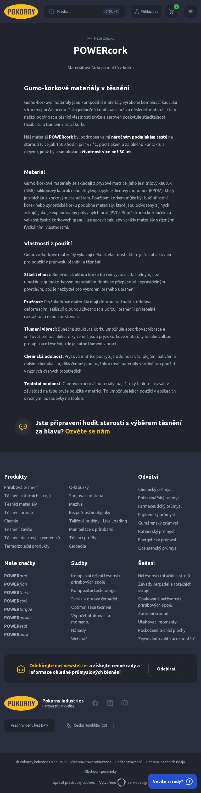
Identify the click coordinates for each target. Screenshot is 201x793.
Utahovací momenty (157, 622)
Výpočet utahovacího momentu (91, 618)
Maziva (76, 504)
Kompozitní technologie (93, 590)
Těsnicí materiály (20, 504)
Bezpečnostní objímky (89, 512)
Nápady (78, 630)
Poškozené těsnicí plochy (162, 630)
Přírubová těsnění (21, 487)
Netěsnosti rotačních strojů (164, 575)
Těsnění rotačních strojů (27, 495)
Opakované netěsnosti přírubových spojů (159, 601)
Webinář (79, 638)
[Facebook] (95, 703)
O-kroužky (79, 487)
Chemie (11, 521)
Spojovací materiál (86, 495)
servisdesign (138, 782)
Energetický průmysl (157, 539)
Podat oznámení (128, 762)
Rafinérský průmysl (156, 531)
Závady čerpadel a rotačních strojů (165, 587)
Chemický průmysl (155, 489)
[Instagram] (124, 703)
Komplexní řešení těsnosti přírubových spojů (95, 578)
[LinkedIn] (110, 703)
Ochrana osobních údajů (165, 762)
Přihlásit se (150, 11)
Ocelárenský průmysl (157, 548)
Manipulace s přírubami (91, 529)
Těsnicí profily (82, 537)
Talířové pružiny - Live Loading (98, 521)
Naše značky (104, 38)
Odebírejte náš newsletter (58, 665)
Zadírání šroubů (153, 613)
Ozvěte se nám (87, 431)
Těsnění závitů (18, 529)
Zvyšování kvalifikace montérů (167, 638)
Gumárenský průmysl (158, 523)
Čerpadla (77, 546)
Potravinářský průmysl (159, 497)
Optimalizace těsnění (91, 607)
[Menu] (190, 11)
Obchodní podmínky (100, 771)
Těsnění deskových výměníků (32, 537)
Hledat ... (87, 11)
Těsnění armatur (20, 512)
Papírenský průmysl (156, 514)
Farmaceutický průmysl (160, 506)
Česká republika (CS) (90, 725)
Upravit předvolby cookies (74, 782)
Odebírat (166, 669)
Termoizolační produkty (26, 546)
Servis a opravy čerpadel (94, 598)
